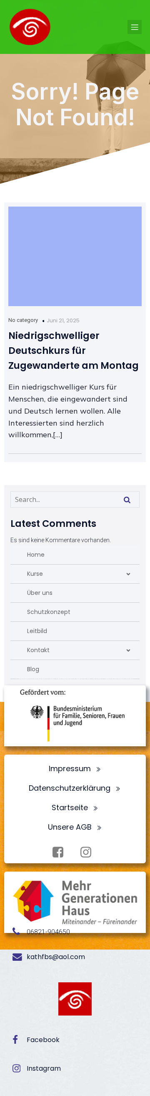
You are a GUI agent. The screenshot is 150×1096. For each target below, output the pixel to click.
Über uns (39, 593)
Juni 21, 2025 (63, 320)
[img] (128, 574)
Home (36, 554)
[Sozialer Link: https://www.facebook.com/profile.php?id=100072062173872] (61, 852)
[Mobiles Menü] (135, 27)
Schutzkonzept (48, 612)
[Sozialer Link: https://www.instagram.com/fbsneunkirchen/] (89, 852)
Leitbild (37, 631)
